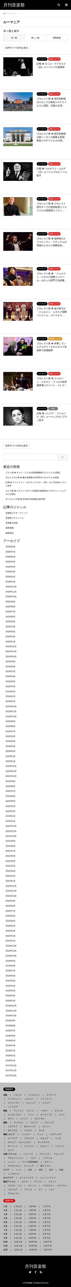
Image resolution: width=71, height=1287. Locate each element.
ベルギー (44, 1111)
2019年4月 (10, 986)
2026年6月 (10, 557)
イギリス (18, 1095)
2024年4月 (10, 686)
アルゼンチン (13, 1193)
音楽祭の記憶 (12, 523)
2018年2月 (10, 1055)
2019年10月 (11, 956)
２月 (6, 1210)
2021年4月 (10, 866)
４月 (6, 1218)
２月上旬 (18, 1210)
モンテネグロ (44, 1142)
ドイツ (31, 1115)
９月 (6, 1238)
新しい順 (35, 38)
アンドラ (17, 1111)
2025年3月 (10, 631)
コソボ (58, 1138)
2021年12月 (11, 826)
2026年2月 (10, 577)
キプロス (28, 1130)
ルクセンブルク (15, 1115)
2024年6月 (10, 676)
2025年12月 (11, 586)
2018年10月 (11, 1016)
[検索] (59, 5)
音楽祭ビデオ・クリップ (16, 513)
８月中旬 (32, 1234)
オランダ (59, 1111)
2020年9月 (10, 901)
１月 (6, 1206)
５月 (6, 1222)
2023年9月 (10, 721)
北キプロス (13, 1130)
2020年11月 (11, 891)
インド (19, 1170)
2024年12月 (11, 646)
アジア (7, 1170)
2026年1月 (10, 582)
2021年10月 (11, 836)
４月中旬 (32, 1218)
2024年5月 (10, 681)
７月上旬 (18, 1230)
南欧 (6, 1122)
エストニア (31, 1103)
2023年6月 (10, 736)
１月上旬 (18, 1206)
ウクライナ (29, 1146)
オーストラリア (27, 1178)
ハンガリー (26, 1134)
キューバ (32, 1185)
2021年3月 (10, 871)
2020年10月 (11, 896)
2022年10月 (11, 776)
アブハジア (43, 1154)
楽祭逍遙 (10, 528)
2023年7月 (10, 731)
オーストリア (46, 1115)
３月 (6, 1214)
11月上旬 (18, 1246)
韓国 (61, 1170)
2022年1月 (10, 821)
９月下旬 (46, 1238)
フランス (30, 1111)
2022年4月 (10, 806)
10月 (6, 1242)
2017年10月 (11, 1075)
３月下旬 (46, 1214)
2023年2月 (10, 756)
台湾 (51, 1170)
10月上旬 (18, 1242)
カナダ (25, 1181)
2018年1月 (10, 1060)
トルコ (33, 1158)
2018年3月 (10, 1050)
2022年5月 (10, 801)
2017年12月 (11, 1065)
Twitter (30, 1272)
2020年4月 (10, 926)
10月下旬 (47, 1242)
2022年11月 (11, 771)
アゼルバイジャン (16, 1158)
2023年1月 (10, 761)
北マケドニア (30, 1126)
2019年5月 (10, 981)
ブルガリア (29, 1138)
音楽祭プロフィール (14, 518)
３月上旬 (18, 1214)
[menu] (66, 5)
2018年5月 (10, 1040)
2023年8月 (10, 726)
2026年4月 (10, 567)
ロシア (11, 1150)
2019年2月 (10, 996)
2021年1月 (10, 881)
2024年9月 (10, 661)
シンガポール (14, 1174)
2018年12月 (11, 1006)
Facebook (35, 1272)
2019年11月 (11, 951)
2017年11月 (11, 1070)
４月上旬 (18, 1218)
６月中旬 (32, 1226)
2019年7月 (10, 971)
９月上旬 (18, 1238)
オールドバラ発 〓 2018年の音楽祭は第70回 (25, 499)
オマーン (48, 1162)
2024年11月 (11, 651)
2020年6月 (10, 916)
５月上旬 (18, 1222)
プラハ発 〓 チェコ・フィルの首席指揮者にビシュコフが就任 (33, 472)
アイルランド (34, 1095)
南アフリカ (45, 1166)
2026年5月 (10, 562)
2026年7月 (10, 552)
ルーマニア (13, 1138)
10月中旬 (33, 1242)
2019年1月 (10, 1001)
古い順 (14, 38)
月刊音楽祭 (35, 1266)
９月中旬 (32, 1238)
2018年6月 (10, 1036)
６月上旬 (18, 1226)
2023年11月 (11, 711)
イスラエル (47, 1158)
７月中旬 (32, 1230)
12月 (6, 1250)
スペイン (24, 1118)
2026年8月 (10, 547)
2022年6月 (10, 796)
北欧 (6, 1095)
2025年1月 (10, 641)
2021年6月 (10, 856)
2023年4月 (10, 746)
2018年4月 (10, 1045)
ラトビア (46, 1103)
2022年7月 (10, 791)
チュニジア (29, 1166)
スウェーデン (14, 1103)
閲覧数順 (57, 38)
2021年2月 (10, 876)
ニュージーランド (48, 1178)
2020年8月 (10, 906)
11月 (6, 1246)
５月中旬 (32, 1222)
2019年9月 (10, 961)
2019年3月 (10, 991)
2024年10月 (11, 656)
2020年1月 (10, 941)
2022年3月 (10, 811)
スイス (62, 1115)
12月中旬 (33, 1250)
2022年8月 (10, 786)
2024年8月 (10, 666)
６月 (6, 1226)
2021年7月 (10, 851)
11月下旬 (47, 1246)
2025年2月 (10, 636)
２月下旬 (46, 1210)
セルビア (44, 1138)
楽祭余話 (10, 533)
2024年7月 (10, 671)
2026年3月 (10, 572)
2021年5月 (10, 861)
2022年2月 (10, 816)
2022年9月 (10, 781)
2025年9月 (10, 602)
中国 (40, 1170)
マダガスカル (13, 1166)
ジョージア (28, 1154)
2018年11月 (11, 1011)
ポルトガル (39, 1118)
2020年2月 (10, 936)
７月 (6, 1230)
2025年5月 (10, 621)
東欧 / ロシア (10, 1134)
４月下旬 (46, 1218)
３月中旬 (32, 1214)
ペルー (52, 1189)
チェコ (40, 1134)
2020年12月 (11, 886)
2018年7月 (10, 1030)
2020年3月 (10, 931)
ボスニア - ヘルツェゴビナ (19, 1142)
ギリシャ (46, 1126)
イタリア (34, 1122)
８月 (6, 1234)
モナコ (11, 1118)
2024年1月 (10, 701)
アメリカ (38, 1181)
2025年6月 (10, 617)
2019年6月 (10, 976)
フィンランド (46, 1099)
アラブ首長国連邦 (30, 1162)
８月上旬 (18, 1234)
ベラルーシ (60, 1146)
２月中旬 (32, 1210)
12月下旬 (47, 1250)
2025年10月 (11, 596)
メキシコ (52, 1181)
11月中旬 (33, 1246)
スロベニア (49, 1122)
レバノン (12, 1162)
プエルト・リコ (15, 1185)
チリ (40, 1189)
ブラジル (28, 1189)
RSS (41, 1272)
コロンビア (13, 1189)
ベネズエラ (46, 1185)
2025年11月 (11, 592)
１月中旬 (32, 1206)
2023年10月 (11, 716)
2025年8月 (10, 607)
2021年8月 (10, 846)
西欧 (6, 1111)
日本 (30, 1170)
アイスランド (13, 1099)
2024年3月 (10, 691)
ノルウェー (29, 1099)
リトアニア (13, 1107)
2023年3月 (10, 751)
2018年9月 (10, 1020)
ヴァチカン (19, 1122)
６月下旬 (46, 1226)
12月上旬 (18, 1250)
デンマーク (51, 1095)
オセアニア (9, 1178)
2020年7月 (10, 911)
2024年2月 (10, 696)
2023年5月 (10, 741)
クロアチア (13, 1126)
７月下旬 (46, 1230)
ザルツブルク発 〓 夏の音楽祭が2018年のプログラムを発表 (32, 477)
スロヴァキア (56, 1134)
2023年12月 (11, 706)
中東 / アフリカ (11, 1154)
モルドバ (44, 1146)
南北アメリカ (10, 1181)
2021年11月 (11, 831)
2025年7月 (10, 611)
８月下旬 (46, 1234)
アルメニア (59, 1154)
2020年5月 (10, 921)
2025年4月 (10, 627)
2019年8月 (10, 966)
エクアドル (61, 1185)
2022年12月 (11, 766)
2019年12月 (11, 946)
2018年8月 (10, 1026)
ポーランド (13, 1146)
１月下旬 (46, 1206)
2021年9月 (10, 841)
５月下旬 (46, 1222)
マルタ (41, 1130)
